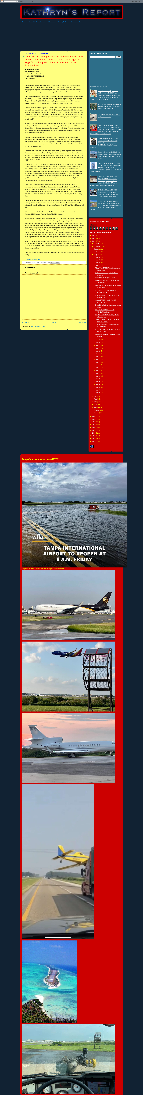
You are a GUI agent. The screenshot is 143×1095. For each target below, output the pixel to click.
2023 (94, 235)
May (95, 402)
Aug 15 (98, 362)
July (95, 396)
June (95, 399)
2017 (94, 424)
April (96, 404)
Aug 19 (98, 354)
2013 (94, 436)
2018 (94, 422)
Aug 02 (98, 390)
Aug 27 (98, 340)
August (96, 255)
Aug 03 (98, 387)
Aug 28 (98, 265)
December (97, 243)
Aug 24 (98, 345)
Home (23, 22)
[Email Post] (48, 262)
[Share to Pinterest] (59, 263)
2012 (94, 438)
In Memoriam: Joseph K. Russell (105, 278)
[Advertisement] (71, 37)
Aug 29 (98, 262)
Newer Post (25, 322)
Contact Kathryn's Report (37, 22)
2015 (94, 430)
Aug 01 (98, 393)
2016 (94, 427)
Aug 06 (98, 384)
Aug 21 (98, 348)
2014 (94, 433)
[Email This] (51, 263)
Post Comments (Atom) (37, 326)
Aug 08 (98, 379)
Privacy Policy (62, 22)
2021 (94, 241)
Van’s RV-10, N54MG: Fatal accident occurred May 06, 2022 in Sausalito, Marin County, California (109, 106)
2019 (94, 419)
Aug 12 (98, 368)
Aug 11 (98, 370)
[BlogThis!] (53, 263)
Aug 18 (98, 356)
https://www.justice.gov (32, 259)
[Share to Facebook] (57, 263)
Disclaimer (51, 22)
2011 (94, 441)
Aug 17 (98, 359)
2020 (94, 416)
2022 (94, 238)
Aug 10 (98, 373)
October (96, 249)
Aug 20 (98, 351)
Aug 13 (98, 365)
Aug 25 (98, 343)
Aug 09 (98, 376)
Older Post (82, 322)
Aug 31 (98, 257)
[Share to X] (55, 263)
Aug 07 (98, 381)
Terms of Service (76, 22)
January (96, 413)
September (97, 252)
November (97, 246)
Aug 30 (98, 260)
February (97, 410)
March (96, 407)
